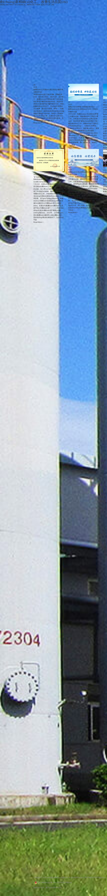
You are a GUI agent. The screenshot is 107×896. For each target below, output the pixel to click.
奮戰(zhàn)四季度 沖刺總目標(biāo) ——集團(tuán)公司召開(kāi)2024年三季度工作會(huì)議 (83, 109)
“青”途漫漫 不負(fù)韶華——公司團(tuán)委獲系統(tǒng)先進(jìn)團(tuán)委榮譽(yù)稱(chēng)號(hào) (48, 179)
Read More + (38, 123)
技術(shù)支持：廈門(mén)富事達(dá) (47, 888)
